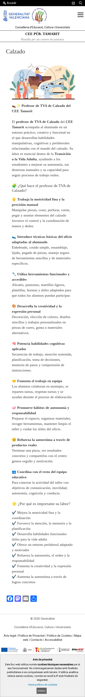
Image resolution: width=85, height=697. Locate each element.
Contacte (36, 640)
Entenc (41, 690)
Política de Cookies (59, 635)
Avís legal (10, 635)
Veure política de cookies (42, 684)
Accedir (11, 3)
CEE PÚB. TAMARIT (42, 34)
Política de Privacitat (31, 635)
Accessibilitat (53, 640)
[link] (73, 3)
